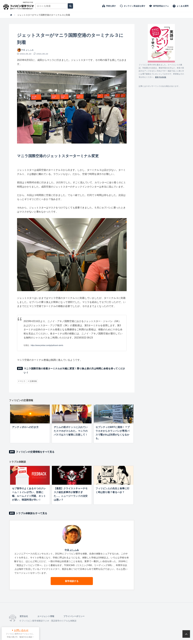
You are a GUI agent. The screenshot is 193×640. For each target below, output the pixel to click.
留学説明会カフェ (161, 6)
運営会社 (24, 616)
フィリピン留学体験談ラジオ (19, 6)
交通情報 (33, 381)
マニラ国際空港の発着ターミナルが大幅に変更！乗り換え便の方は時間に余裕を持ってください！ (74, 370)
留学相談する (72, 581)
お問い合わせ (21, 630)
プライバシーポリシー (74, 616)
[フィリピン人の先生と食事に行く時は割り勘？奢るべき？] (113, 475)
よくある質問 (182, 6)
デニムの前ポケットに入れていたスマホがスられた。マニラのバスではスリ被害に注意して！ (71, 431)
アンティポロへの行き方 (25, 427)
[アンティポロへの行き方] (30, 414)
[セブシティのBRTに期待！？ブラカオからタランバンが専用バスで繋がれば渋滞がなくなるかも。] (113, 414)
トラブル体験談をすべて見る (31, 513)
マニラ (22, 381)
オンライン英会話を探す (134, 6)
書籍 (157, 77)
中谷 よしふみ (27, 50)
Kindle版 (162, 77)
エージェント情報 (45, 616)
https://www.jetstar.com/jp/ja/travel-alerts (47, 345)
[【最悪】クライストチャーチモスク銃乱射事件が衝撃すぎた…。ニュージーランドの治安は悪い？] (72, 475)
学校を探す (111, 6)
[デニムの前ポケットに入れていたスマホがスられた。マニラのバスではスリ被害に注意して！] (72, 414)
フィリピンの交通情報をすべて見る (35, 452)
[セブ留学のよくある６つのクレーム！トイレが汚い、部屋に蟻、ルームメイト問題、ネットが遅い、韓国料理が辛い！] (30, 475)
